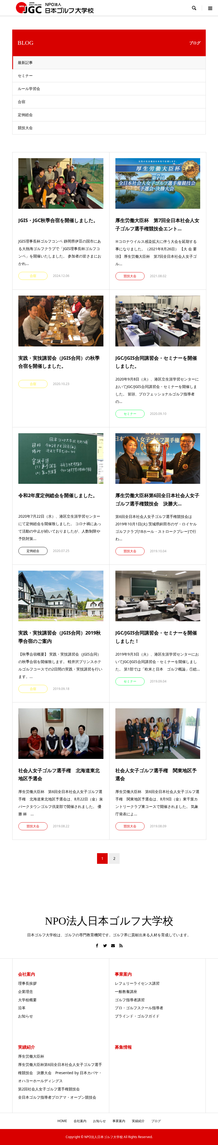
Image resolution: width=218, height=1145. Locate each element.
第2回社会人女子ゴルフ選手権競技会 (49, 1088)
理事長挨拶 (27, 983)
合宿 (21, 101)
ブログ (156, 1121)
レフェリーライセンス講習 (137, 983)
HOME (62, 1121)
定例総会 (25, 114)
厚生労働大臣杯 (31, 1056)
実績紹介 (138, 1121)
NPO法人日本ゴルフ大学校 (109, 921)
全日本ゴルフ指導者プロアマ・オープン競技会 (57, 1097)
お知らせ (25, 1016)
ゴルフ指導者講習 (130, 999)
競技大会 (25, 127)
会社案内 (80, 1121)
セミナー (25, 75)
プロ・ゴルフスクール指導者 (139, 1007)
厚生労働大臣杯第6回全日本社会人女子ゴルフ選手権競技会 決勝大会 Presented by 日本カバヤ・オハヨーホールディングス (60, 1072)
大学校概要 (27, 999)
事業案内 (118, 1121)
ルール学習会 (29, 88)
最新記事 (25, 62)
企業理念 (25, 991)
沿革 (22, 1007)
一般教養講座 (126, 991)
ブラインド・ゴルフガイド (137, 1016)
